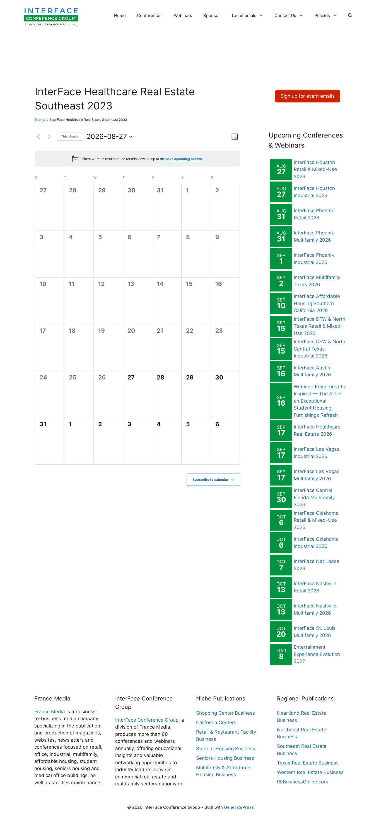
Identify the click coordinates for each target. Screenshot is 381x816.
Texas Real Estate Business (308, 763)
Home (120, 15)
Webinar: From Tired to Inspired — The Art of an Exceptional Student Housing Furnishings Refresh (319, 401)
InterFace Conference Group (147, 720)
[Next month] (49, 136)
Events (40, 119)
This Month (69, 136)
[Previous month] (38, 136)
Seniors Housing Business (225, 758)
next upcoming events (184, 159)
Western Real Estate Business (310, 772)
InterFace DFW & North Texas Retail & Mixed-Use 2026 (319, 326)
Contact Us (285, 15)
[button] (350, 15)
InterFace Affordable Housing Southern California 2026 (317, 303)
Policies (322, 15)
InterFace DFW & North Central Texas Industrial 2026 (319, 349)
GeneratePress (239, 807)
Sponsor (211, 15)
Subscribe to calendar (210, 479)
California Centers (216, 722)
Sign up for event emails (308, 96)
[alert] (137, 158)
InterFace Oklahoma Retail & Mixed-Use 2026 (316, 520)
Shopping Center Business (225, 713)
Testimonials (243, 15)
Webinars (183, 15)
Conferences (150, 15)
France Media (49, 711)
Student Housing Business (225, 748)
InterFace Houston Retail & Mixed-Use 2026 (315, 169)
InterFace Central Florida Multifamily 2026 (314, 497)
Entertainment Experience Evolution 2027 (317, 654)
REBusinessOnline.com (302, 782)
